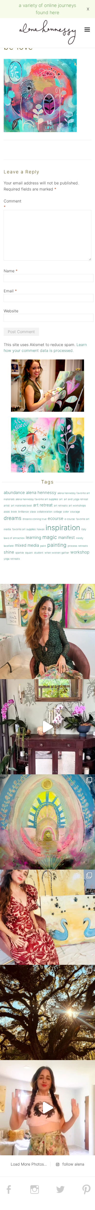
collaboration (44, 511)
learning (33, 537)
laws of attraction (14, 538)
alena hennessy (41, 492)
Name (11, 270)
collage (58, 511)
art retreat (43, 505)
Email (10, 290)
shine (9, 552)
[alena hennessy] (47, 33)
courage (75, 511)
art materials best (21, 505)
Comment (12, 204)
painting (56, 545)
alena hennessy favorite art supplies (37, 499)
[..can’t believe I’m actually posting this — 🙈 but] (47, 1107)
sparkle (19, 552)
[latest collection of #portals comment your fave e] (47, 822)
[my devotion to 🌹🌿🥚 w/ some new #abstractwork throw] (47, 1012)
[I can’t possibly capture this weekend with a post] (47, 726)
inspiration (63, 527)
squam (29, 552)
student (38, 552)
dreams (12, 518)
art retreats (60, 505)
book (14, 511)
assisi (7, 511)
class (33, 511)
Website (11, 310)
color (66, 511)
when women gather (57, 552)
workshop (79, 552)
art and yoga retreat (76, 499)
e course (70, 519)
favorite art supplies (24, 529)
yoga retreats (12, 558)
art (61, 499)
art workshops (77, 505)
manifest (66, 537)
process (72, 545)
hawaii (40, 529)
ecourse (55, 518)
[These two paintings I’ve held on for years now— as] (47, 917)
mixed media (27, 545)
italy (83, 529)
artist (7, 505)
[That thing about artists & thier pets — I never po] (47, 631)
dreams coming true (35, 519)
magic (49, 537)
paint (43, 545)
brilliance (23, 511)
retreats (83, 545)
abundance (14, 492)
